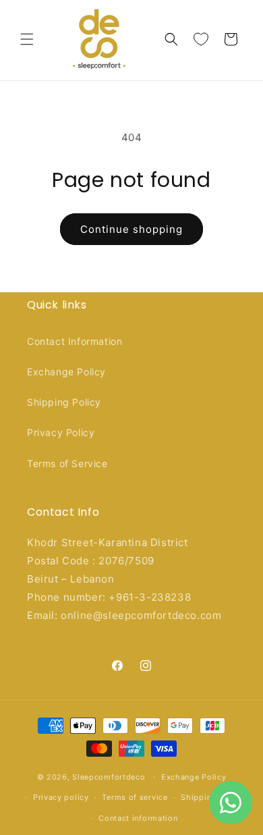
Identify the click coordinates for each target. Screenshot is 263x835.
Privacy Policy (60, 432)
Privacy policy (61, 797)
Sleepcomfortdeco (108, 776)
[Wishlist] (201, 39)
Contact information (137, 818)
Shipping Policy (64, 402)
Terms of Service (67, 463)
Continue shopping (131, 229)
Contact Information (74, 341)
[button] (27, 39)
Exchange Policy (66, 371)
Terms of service (134, 797)
